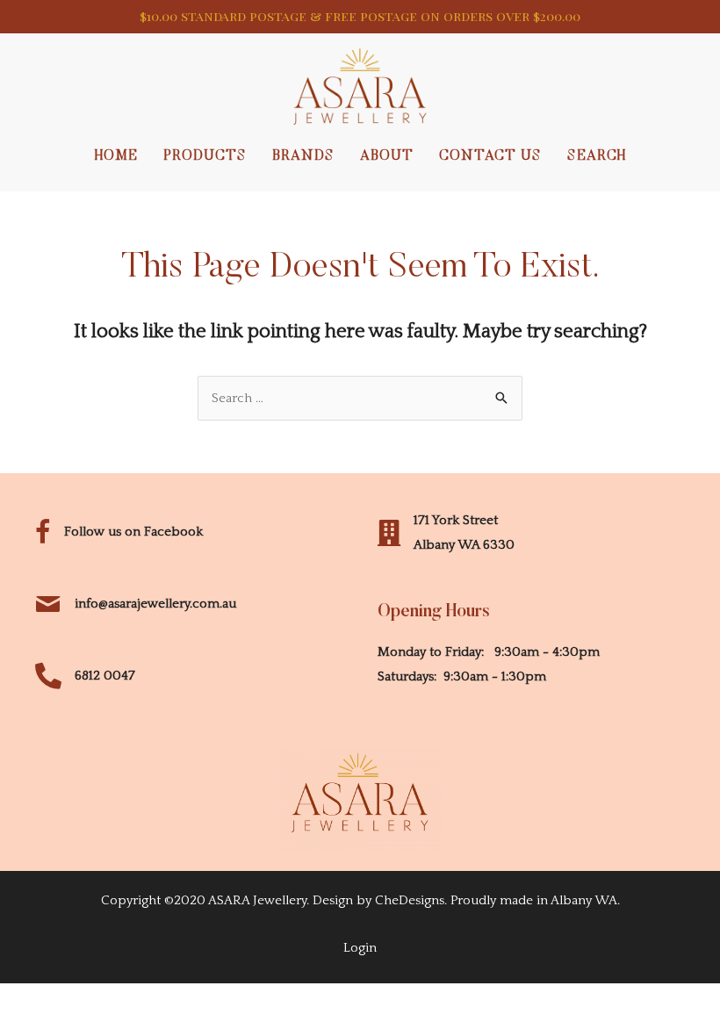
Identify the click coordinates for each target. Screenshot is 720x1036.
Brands (303, 156)
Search (596, 156)
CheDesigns (409, 900)
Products (205, 156)
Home (116, 156)
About (387, 156)
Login (360, 947)
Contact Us (490, 156)
